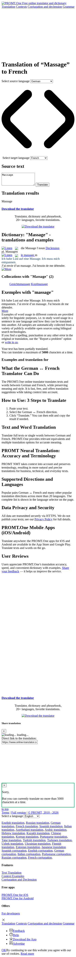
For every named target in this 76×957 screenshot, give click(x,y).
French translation (27, 826)
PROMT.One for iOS (15, 894)
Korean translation (27, 836)
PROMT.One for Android (18, 898)
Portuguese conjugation (56, 854)
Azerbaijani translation (29, 829)
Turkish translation (34, 840)
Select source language (16, 81)
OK (4, 950)
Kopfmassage (39, 284)
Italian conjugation (29, 854)
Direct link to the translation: (19, 738)
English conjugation (40, 850)
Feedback (19, 930)
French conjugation (40, 857)
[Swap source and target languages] (38, 154)
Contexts (21, 6)
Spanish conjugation (14, 850)
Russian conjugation (14, 857)
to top (5, 809)
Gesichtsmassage (19, 284)
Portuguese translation (53, 836)
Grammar (68, 6)
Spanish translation (51, 826)
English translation (13, 822)
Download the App (24, 939)
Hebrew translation (13, 833)
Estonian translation (28, 847)
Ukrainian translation (37, 843)
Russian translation (37, 822)
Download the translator (18, 208)
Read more (27, 953)
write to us (11, 342)
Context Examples (13, 876)
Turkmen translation (59, 840)
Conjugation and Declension (19, 879)
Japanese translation (54, 847)
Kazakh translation (38, 833)
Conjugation (45, 6)
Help (16, 935)
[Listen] (7, 248)
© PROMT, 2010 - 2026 (43, 812)
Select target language (16, 157)
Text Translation (11, 872)
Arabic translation (55, 829)
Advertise (19, 943)
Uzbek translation (12, 843)
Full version (18, 812)
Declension (52, 248)
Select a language (12, 816)
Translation (8, 6)
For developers (11, 913)
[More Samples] (6, 269)
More (5, 311)
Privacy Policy (43, 519)
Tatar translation (11, 840)
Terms (5, 812)
